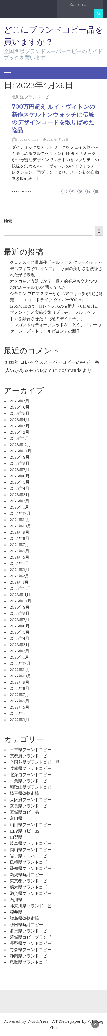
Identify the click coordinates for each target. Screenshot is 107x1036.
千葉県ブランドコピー (30, 781)
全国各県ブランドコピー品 (35, 762)
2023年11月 (20, 594)
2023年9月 (20, 607)
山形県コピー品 (24, 831)
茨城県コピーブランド (30, 937)
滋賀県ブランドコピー (30, 893)
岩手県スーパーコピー (30, 856)
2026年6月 (20, 407)
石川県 (16, 899)
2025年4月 (19, 488)
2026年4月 (19, 419)
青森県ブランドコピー (30, 949)
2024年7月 (19, 544)
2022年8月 (19, 688)
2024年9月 (19, 532)
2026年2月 (19, 432)
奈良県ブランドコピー (30, 806)
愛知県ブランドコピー (30, 868)
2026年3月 (20, 426)
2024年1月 (19, 582)
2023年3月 (20, 644)
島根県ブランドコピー (30, 862)
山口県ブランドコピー (30, 824)
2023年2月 (19, 651)
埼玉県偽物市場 (24, 793)
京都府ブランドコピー (30, 756)
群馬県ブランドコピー (30, 931)
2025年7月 (19, 469)
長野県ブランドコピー (30, 943)
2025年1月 (19, 507)
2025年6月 (20, 476)
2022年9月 (19, 682)
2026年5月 (20, 413)
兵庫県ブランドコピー (30, 768)
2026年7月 (19, 401)
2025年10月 (20, 451)
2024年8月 (19, 538)
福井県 (16, 912)
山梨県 (16, 837)
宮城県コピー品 (24, 812)
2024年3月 (19, 569)
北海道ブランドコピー (32, 97)
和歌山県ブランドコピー (33, 787)
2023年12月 (20, 588)
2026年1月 (19, 438)
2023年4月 (19, 638)
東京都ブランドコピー (30, 881)
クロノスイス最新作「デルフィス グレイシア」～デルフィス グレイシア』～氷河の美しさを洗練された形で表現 (56, 268)
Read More (22, 191)
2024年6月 (19, 551)
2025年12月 (20, 444)
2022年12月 (20, 663)
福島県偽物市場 (24, 918)
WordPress (37, 1021)
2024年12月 (20, 513)
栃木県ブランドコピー (30, 887)
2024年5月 (19, 557)
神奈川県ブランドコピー (33, 906)
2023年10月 (20, 601)
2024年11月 (20, 519)
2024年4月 (19, 563)
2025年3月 (20, 494)
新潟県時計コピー (26, 874)
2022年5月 (19, 707)
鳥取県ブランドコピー (30, 962)
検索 (8, 221)
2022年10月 (20, 676)
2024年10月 (20, 526)
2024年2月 (19, 576)
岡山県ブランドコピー (30, 849)
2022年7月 (19, 694)
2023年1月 (19, 657)
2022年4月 (19, 713)
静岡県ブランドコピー (30, 956)
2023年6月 (20, 626)
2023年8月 (20, 613)
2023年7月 (19, 619)
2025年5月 (20, 482)
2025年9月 (20, 457)
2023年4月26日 (57, 139)
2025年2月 (19, 501)
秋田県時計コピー (26, 924)
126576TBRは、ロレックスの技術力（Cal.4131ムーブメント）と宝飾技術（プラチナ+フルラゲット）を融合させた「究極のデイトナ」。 (56, 312)
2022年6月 (19, 701)
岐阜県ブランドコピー (30, 843)
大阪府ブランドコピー (30, 799)
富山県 (16, 818)
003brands (28, 139)
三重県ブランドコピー (30, 749)
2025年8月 (20, 463)
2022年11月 (20, 669)
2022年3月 (19, 719)
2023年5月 (20, 632)
